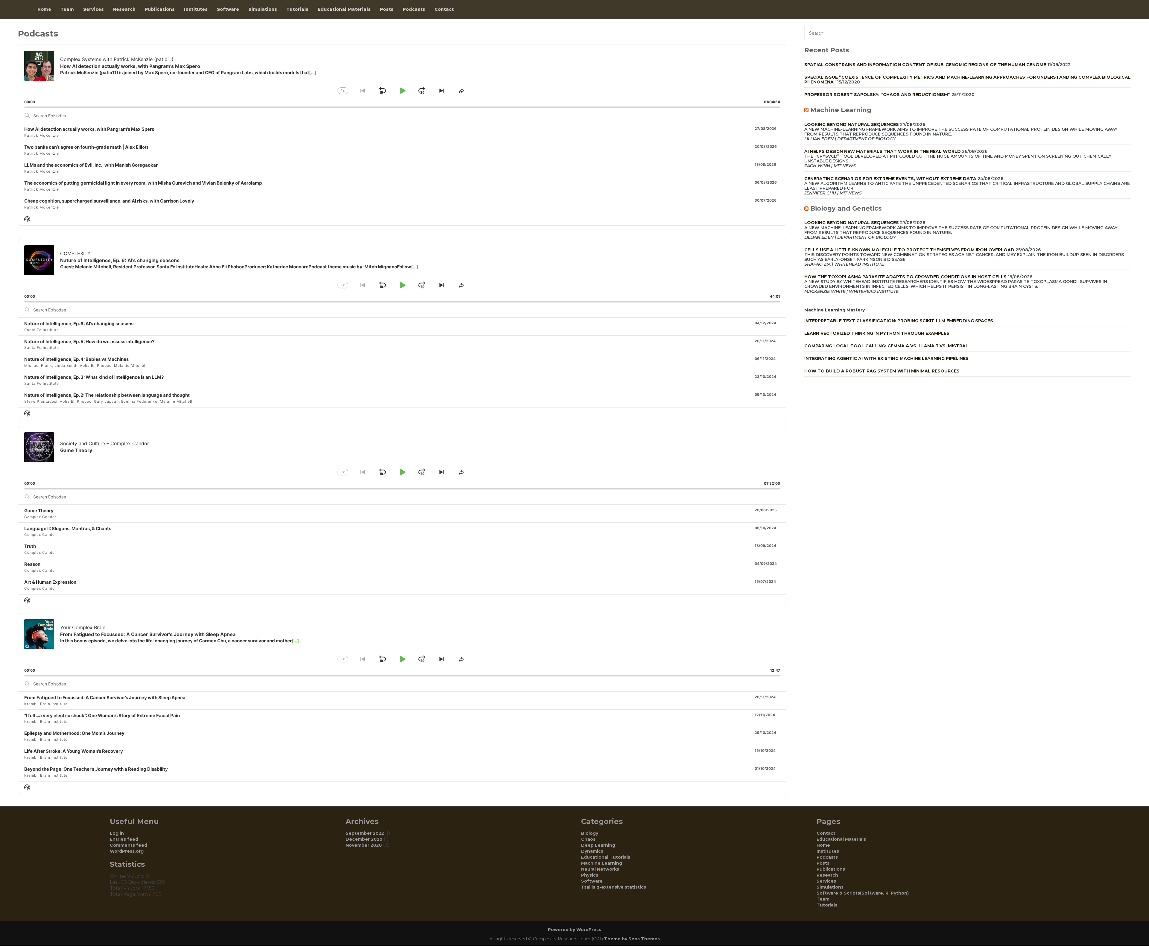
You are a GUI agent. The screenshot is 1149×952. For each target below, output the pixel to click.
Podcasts (414, 9)
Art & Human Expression (50, 582)
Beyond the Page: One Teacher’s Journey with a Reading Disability (96, 769)
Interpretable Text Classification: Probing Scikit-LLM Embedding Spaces (898, 320)
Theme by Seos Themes (632, 939)
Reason (32, 564)
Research (124, 9)
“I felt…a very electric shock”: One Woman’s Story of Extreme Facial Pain (102, 715)
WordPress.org (127, 851)
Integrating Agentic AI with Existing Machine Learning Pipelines (886, 358)
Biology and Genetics (846, 208)
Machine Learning (840, 110)
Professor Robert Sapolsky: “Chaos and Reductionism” (877, 94)
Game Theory (39, 510)
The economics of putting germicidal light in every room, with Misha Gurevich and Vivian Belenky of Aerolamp (143, 183)
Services (93, 9)
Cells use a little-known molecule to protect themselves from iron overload (909, 250)
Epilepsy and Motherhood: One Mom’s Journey (74, 733)
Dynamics (592, 851)
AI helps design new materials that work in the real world (882, 151)
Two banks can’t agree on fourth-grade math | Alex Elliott (86, 147)
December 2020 (364, 839)
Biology (589, 833)
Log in (117, 833)
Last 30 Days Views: (133, 882)
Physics (589, 875)
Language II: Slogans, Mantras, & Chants (67, 528)
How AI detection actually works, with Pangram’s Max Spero (89, 129)
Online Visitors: (128, 876)
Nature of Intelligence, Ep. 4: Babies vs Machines (76, 359)
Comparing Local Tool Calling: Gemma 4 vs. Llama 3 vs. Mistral (886, 346)
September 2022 (365, 833)
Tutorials (297, 9)
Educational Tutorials (605, 857)
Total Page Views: (131, 894)
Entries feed (124, 839)
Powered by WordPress (574, 929)
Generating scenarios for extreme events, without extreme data (890, 178)
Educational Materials (344, 9)
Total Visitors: (126, 888)
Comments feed (128, 845)
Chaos (588, 839)
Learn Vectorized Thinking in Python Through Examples (876, 333)
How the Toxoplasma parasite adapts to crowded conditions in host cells (905, 276)
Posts (386, 9)
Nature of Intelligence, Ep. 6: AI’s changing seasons (78, 323)
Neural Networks (600, 869)
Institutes (196, 9)
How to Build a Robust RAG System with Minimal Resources (882, 371)
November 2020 (364, 845)
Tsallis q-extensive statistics (613, 887)
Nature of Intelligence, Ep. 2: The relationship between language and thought (107, 395)
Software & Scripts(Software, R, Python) (863, 893)
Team (67, 9)
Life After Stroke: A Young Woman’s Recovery (73, 751)
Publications (160, 9)
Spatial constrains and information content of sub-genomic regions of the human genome (925, 64)
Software (228, 9)
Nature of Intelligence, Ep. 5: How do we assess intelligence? (89, 341)
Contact (444, 9)
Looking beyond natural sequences (851, 124)
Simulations (262, 9)
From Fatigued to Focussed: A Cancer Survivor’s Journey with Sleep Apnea (105, 697)
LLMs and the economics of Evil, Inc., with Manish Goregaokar (91, 165)
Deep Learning (598, 845)
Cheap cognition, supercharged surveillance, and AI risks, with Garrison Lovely (109, 201)
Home (44, 9)
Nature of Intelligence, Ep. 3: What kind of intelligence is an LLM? (94, 377)
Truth (30, 546)
